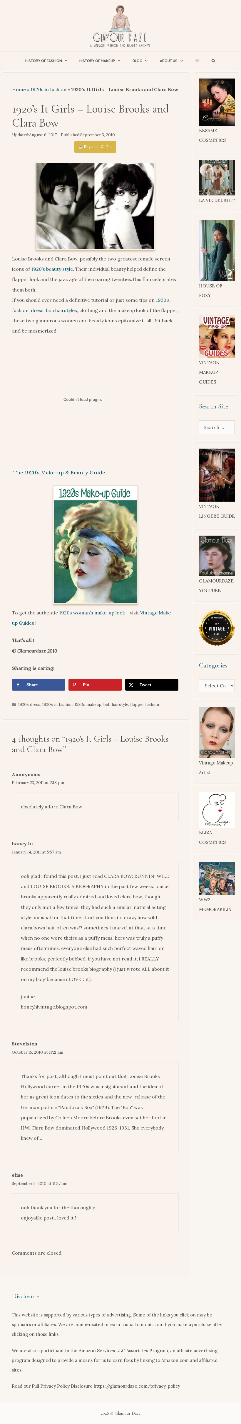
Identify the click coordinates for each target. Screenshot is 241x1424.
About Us (169, 61)
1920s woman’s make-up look (92, 613)
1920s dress (29, 704)
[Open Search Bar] (213, 61)
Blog (137, 61)
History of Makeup (97, 61)
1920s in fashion (48, 89)
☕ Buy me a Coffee (95, 147)
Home (19, 89)
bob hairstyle (115, 704)
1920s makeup (88, 704)
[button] (197, 61)
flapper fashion (144, 704)
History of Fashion (43, 61)
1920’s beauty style (52, 269)
